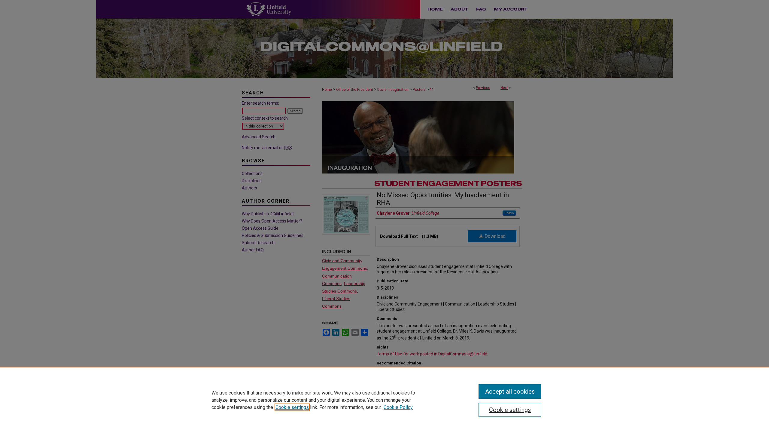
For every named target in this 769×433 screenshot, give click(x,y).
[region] (384, 400)
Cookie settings (292, 407)
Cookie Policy (398, 407)
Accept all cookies (510, 391)
